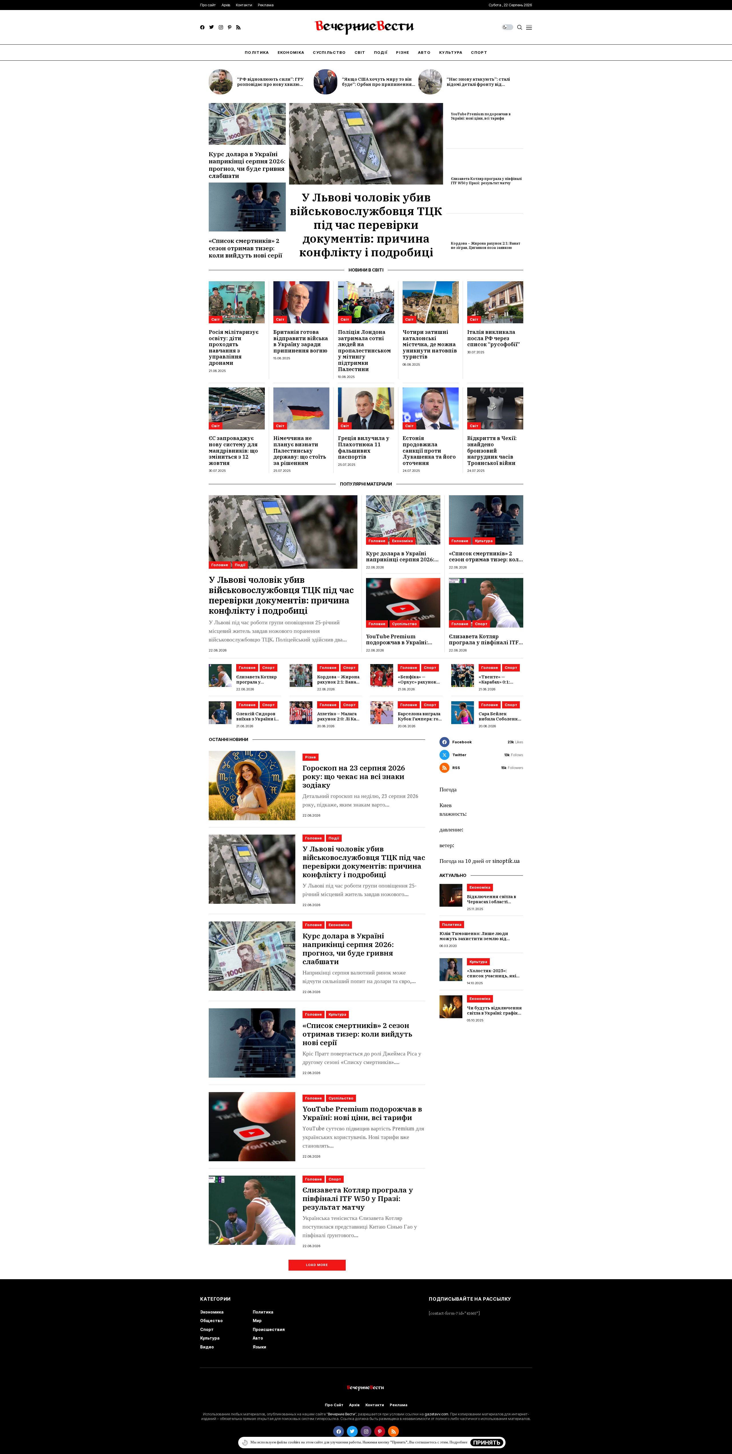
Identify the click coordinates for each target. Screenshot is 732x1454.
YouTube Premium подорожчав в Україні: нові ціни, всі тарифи (481, 116)
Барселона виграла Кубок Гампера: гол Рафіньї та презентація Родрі (419, 721)
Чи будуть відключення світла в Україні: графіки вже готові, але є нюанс (494, 1013)
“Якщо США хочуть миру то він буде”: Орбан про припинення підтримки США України (377, 84)
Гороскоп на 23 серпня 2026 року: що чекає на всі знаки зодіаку (354, 776)
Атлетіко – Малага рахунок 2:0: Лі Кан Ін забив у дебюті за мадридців (338, 721)
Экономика (212, 1312)
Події (240, 564)
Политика (452, 924)
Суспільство (404, 623)
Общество (211, 1320)
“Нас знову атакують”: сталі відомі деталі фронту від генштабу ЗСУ (478, 84)
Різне (310, 757)
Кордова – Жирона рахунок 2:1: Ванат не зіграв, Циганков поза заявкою (485, 245)
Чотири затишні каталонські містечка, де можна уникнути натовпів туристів (430, 344)
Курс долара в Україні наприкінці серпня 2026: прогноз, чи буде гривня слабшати (247, 165)
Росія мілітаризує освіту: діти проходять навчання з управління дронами (233, 347)
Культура (484, 540)
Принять (486, 1442)
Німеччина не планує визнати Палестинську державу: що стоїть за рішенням (299, 450)
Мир (257, 1320)
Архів (354, 1405)
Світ (215, 319)
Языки (259, 1346)
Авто (258, 1338)
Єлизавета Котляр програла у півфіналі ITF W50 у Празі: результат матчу (486, 181)
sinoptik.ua (506, 861)
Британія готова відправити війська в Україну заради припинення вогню (300, 341)
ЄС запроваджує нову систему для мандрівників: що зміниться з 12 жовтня (233, 450)
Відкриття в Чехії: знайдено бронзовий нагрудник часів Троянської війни (492, 450)
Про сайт (334, 1405)
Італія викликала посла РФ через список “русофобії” (493, 338)
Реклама (398, 1405)
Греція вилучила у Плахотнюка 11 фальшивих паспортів (363, 447)
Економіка (402, 540)
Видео (207, 1346)
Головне (219, 564)
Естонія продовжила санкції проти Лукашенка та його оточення (429, 450)
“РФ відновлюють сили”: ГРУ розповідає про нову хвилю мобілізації (270, 84)
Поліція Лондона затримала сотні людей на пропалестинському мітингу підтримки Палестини (364, 351)
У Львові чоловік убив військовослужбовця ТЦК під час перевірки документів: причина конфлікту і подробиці (366, 224)
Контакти (374, 1405)
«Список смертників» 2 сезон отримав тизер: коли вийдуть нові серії (245, 248)
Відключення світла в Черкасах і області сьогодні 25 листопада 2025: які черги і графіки (494, 904)
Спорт (481, 623)
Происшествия (269, 1329)
